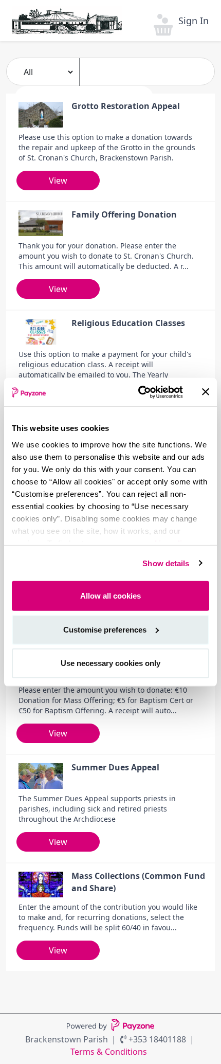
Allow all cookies (110, 595)
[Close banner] (205, 391)
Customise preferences (104, 629)
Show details (165, 562)
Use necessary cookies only (110, 663)
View (58, 180)
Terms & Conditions (108, 1051)
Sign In (193, 20)
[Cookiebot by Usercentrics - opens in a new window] (139, 392)
